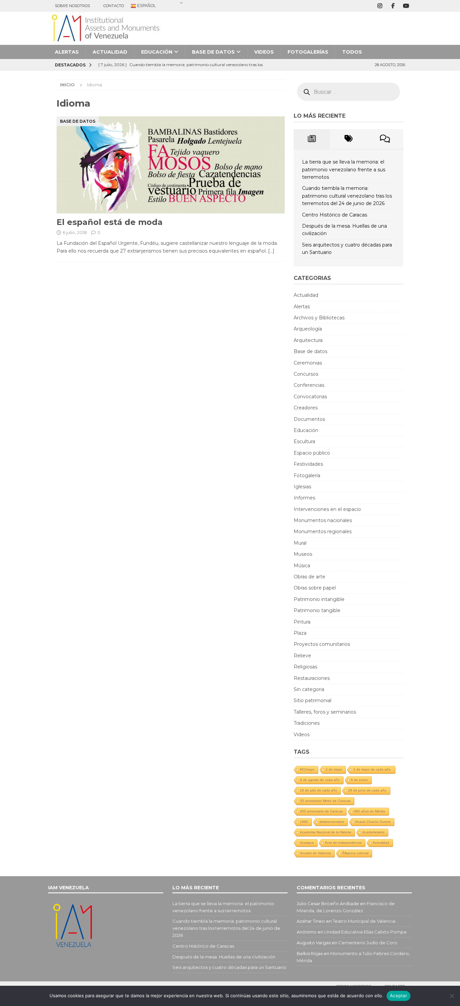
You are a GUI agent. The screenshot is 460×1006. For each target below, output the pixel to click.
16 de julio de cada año (318, 790)
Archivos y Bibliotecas (319, 318)
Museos (303, 554)
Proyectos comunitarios (322, 644)
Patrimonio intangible (319, 599)
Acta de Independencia (343, 842)
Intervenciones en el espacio (327, 509)
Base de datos (213, 52)
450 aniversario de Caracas (321, 811)
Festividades (308, 464)
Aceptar (398, 995)
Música (302, 566)
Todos (352, 52)
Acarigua (307, 842)
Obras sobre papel (315, 588)
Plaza (300, 633)
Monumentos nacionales (323, 520)
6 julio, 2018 (75, 232)
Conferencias (309, 385)
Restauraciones (312, 678)
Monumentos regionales (323, 531)
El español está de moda (110, 222)
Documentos (309, 419)
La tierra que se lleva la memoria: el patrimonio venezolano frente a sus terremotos (343, 169)
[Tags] (348, 139)
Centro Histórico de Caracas (334, 215)
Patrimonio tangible (317, 610)
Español (146, 5)
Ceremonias (308, 363)
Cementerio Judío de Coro (367, 942)
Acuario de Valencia (315, 853)
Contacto (113, 5)
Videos (264, 52)
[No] (451, 996)
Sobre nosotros (72, 5)
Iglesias (302, 487)
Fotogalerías (308, 52)
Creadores (306, 408)
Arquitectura (308, 340)
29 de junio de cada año (367, 790)
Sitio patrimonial (312, 700)
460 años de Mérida (369, 811)
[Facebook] (393, 6)
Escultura (304, 441)
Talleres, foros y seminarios (325, 712)
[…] (271, 251)
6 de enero (359, 780)
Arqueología (308, 329)
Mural (300, 543)
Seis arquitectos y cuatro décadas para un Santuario (229, 967)
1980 (304, 822)
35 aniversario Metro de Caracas (325, 801)
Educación (156, 52)
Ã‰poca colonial (355, 853)
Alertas (67, 52)
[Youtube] (406, 6)
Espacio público (312, 453)
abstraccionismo (331, 822)
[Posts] (312, 139)
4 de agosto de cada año (320, 780)
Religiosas (305, 667)
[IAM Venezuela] (105, 41)
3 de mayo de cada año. (372, 769)
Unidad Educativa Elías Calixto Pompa (365, 932)
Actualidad (110, 52)
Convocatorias (310, 397)
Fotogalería (307, 475)
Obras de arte (309, 577)
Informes (304, 498)
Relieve (302, 656)
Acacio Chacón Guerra (373, 822)
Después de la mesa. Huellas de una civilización (223, 956)
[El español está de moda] (171, 165)
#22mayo (307, 769)
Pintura (302, 622)
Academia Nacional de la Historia (325, 832)
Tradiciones (307, 723)
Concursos (306, 374)
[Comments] (385, 139)
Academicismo (373, 832)
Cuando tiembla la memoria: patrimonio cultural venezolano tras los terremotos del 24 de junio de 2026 (347, 195)
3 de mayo (334, 769)
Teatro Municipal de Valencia (364, 921)
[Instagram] (380, 6)
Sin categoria (309, 689)
